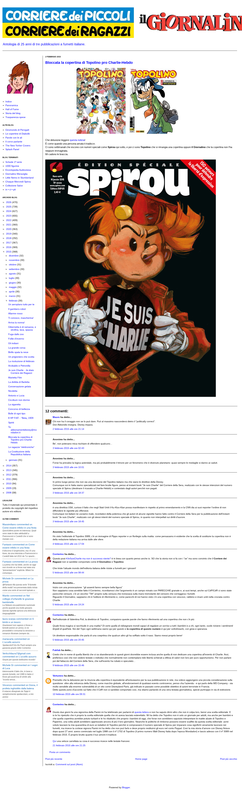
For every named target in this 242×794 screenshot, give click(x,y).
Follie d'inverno (16, 338)
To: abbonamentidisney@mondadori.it (22, 430)
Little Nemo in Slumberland (19, 177)
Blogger (126, 787)
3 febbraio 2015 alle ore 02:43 (68, 448)
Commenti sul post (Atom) (69, 764)
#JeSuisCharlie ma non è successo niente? (88, 558)
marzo (12, 296)
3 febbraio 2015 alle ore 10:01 (68, 467)
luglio (12, 278)
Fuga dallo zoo (16, 334)
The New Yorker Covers (17, 145)
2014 (9, 465)
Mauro (56, 417)
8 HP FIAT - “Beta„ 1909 (20, 418)
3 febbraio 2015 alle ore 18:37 (68, 492)
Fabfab (57, 650)
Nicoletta (12, 391)
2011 (9, 479)
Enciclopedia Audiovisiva (18, 170)
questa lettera (141, 712)
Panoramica (11, 105)
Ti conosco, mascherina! (21, 318)
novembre (14, 260)
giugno (13, 282)
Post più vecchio (228, 759)
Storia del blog (12, 113)
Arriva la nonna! (16, 322)
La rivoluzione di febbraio (21, 361)
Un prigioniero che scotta (21, 356)
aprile (12, 291)
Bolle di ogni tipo (16, 413)
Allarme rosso (15, 313)
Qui (54, 741)
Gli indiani (13, 343)
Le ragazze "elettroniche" (21, 447)
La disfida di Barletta (18, 382)
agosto (13, 273)
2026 (9, 202)
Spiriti (11, 422)
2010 (9, 483)
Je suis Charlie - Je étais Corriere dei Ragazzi (21, 371)
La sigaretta (14, 404)
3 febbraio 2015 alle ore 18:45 (68, 521)
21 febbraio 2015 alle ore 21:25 (69, 745)
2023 (9, 215)
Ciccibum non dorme (19, 400)
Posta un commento (59, 752)
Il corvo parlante (13, 141)
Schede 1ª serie (13, 162)
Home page (141, 759)
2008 (9, 492)
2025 (9, 206)
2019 (9, 233)
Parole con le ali (13, 137)
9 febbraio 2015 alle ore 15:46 (68, 665)
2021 (9, 224)
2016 (9, 247)
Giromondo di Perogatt (17, 130)
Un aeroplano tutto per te (21, 304)
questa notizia (77, 140)
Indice (8, 101)
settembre (14, 269)
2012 (9, 474)
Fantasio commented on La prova (20, 561)
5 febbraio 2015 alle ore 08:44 (68, 572)
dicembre (14, 255)
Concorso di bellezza (19, 409)
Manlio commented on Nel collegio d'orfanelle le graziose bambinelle (18, 598)
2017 (9, 242)
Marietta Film (15, 377)
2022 (9, 220)
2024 (9, 211)
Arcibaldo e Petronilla (19, 365)
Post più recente (53, 759)
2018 (9, 238)
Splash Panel (12, 149)
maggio (13, 287)
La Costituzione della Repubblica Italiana (19, 453)
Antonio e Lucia (16, 395)
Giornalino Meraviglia (16, 174)
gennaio (13, 460)
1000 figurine (12, 166)
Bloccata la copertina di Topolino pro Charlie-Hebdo (89, 62)
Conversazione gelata (19, 386)
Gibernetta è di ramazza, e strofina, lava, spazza (22, 328)
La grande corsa (16, 347)
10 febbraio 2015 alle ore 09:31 (69, 694)
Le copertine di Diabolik (17, 133)
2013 (9, 470)
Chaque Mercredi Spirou (18, 181)
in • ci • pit (10, 189)
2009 (9, 488)
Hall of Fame (12, 109)
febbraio (13, 300)
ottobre (13, 264)
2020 (9, 229)
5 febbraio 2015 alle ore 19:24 (68, 604)
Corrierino (58, 554)
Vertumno (58, 675)
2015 (9, 251)
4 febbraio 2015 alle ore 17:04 (68, 544)
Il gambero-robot (17, 309)
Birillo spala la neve (18, 352)
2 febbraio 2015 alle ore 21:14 (68, 429)
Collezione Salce (14, 185)
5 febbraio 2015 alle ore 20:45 (68, 639)
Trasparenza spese (15, 117)
